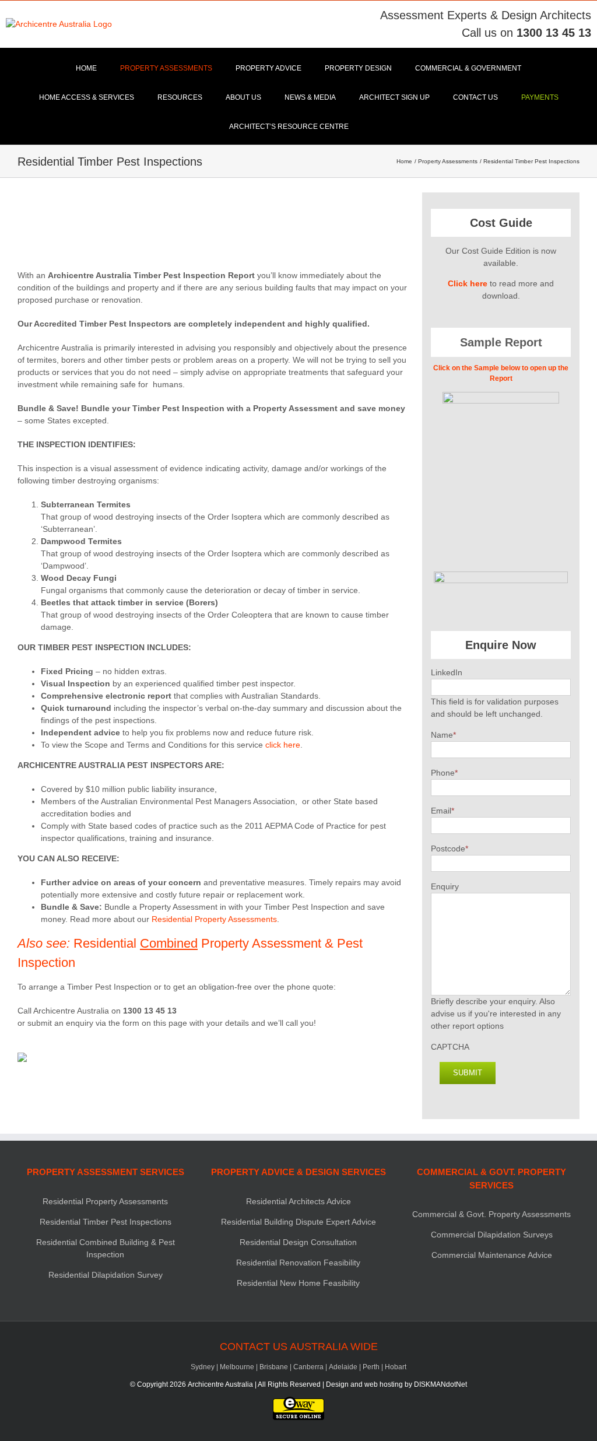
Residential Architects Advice (298, 1201)
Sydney (203, 1367)
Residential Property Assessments (214, 919)
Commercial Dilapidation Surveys (492, 1234)
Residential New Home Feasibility (298, 1283)
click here (282, 744)
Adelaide (343, 1367)
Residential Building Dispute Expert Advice (298, 1221)
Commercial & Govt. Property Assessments (491, 1214)
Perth (371, 1367)
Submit (467, 1072)
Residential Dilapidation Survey (105, 1274)
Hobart (395, 1367)
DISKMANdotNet (440, 1384)
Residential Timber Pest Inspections (105, 1221)
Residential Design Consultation (298, 1242)
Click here (467, 283)
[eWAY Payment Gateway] (298, 1402)
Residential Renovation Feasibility (298, 1262)
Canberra (308, 1367)
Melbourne (237, 1367)
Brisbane (273, 1367)
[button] (374, 126)
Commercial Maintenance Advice (491, 1255)
